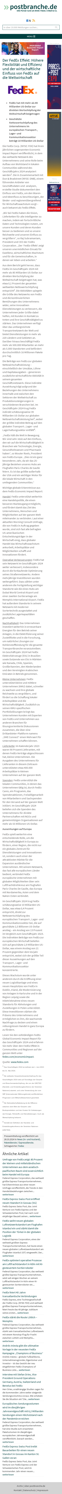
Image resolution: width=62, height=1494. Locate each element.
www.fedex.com (19, 1062)
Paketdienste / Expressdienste (18, 1142)
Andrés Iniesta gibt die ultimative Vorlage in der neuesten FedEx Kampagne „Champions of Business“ (22, 1349)
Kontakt (18, 1490)
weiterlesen (8, 1194)
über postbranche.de (34, 1485)
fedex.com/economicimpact (18, 1056)
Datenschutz (29, 1490)
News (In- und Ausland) (28, 1139)
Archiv (20, 1485)
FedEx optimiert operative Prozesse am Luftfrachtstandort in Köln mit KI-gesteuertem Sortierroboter (22, 1264)
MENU (30, 36)
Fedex (21, 1145)
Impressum (42, 1490)
